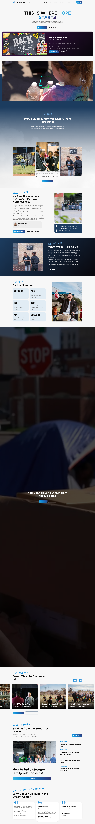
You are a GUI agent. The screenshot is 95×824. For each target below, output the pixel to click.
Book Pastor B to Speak (33, 231)
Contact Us (52, 501)
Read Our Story (47, 180)
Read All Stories (77, 735)
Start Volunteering (18, 712)
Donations (68, 2)
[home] (21, 2)
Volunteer (79, 2)
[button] (45, 2)
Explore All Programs (31, 712)
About (51, 2)
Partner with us (61, 2)
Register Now (54, 51)
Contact (73, 2)
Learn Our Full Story (19, 231)
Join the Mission (53, 27)
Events (55, 2)
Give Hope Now (42, 27)
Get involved (43, 501)
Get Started (52, 269)
